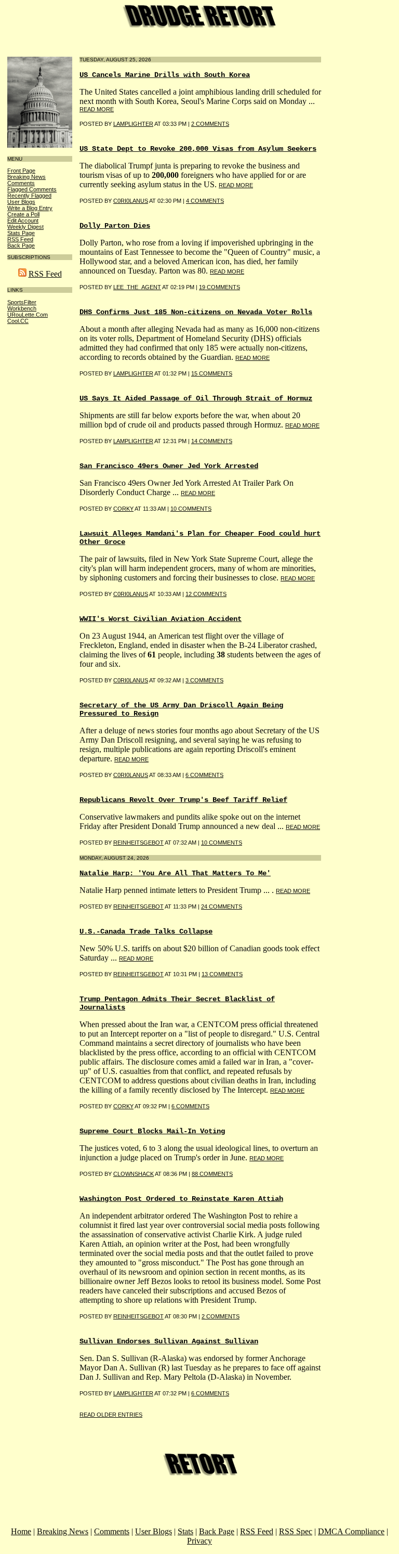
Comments (21, 183)
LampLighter (133, 441)
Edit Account (22, 220)
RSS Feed (20, 239)
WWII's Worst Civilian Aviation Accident (160, 619)
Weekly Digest (25, 227)
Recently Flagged (29, 195)
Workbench (21, 308)
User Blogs (21, 202)
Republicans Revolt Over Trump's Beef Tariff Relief (183, 800)
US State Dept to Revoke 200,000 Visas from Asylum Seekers (197, 149)
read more (96, 109)
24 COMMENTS (221, 906)
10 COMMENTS (190, 509)
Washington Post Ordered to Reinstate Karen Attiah (181, 1199)
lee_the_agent (137, 287)
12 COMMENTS (206, 594)
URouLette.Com (27, 315)
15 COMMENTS (211, 373)
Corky (123, 509)
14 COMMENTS (211, 441)
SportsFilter (21, 302)
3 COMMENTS (204, 680)
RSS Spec (295, 1531)
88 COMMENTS (212, 1174)
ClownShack (133, 1174)
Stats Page (21, 233)
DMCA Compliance (351, 1531)
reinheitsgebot (138, 842)
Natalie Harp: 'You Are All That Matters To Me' (175, 873)
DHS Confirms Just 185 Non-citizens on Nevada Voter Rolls (195, 312)
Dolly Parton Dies (114, 226)
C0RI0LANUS (130, 201)
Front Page (21, 170)
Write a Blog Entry (29, 208)
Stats (185, 1531)
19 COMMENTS (219, 287)
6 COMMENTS (204, 775)
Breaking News (26, 177)
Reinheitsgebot (138, 906)
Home (21, 1531)
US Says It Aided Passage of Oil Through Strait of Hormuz (195, 398)
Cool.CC (18, 321)
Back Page (21, 245)
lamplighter (133, 124)
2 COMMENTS (210, 124)
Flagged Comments (32, 189)
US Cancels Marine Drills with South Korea (164, 75)
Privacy (199, 1540)
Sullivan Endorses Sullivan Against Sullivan (168, 1341)
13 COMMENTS (222, 974)
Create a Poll (23, 214)
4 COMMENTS (205, 201)
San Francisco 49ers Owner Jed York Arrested (168, 466)
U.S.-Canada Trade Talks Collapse (145, 931)
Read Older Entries (110, 1414)
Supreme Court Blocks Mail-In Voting (152, 1131)
